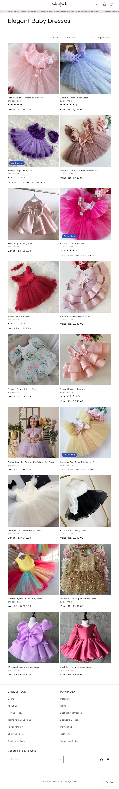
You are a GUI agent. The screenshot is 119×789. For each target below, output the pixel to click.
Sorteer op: (56, 38)
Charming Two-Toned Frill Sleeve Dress (79, 462)
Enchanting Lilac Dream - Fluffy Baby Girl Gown (31, 462)
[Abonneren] (60, 759)
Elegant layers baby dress (73, 389)
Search (11, 699)
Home (63, 706)
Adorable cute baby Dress (73, 243)
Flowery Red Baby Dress (20, 316)
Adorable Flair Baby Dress (73, 530)
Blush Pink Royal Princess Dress (75, 667)
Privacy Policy (15, 727)
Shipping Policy (16, 734)
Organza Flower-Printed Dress (22, 389)
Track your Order (17, 741)
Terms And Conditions (19, 720)
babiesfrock (54, 782)
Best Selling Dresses (71, 713)
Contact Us (66, 727)
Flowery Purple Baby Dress (21, 171)
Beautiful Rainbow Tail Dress (74, 98)
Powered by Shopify (68, 782)
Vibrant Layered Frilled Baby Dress (25, 599)
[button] (6, 4)
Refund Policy (15, 713)
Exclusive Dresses (69, 720)
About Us (13, 706)
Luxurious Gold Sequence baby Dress (78, 599)
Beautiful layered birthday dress (75, 316)
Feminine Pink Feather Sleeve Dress (25, 98)
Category (65, 699)
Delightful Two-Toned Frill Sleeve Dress (79, 171)
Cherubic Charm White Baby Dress (25, 530)
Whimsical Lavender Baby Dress (23, 667)
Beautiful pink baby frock (20, 243)
